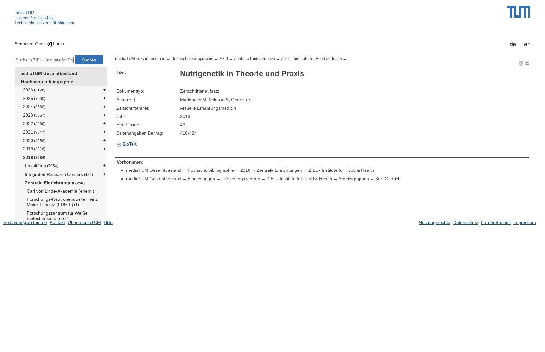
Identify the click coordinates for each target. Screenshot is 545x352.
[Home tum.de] (518, 12)
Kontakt (57, 222)
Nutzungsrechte (434, 222)
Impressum (524, 222)
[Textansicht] (527, 63)
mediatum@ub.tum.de (25, 222)
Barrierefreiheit (496, 222)
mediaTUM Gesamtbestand (48, 73)
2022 (34, 123)
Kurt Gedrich (388, 178)
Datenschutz (465, 222)
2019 (34, 148)
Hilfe (108, 222)
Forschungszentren (240, 178)
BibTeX (129, 144)
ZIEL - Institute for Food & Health (311, 58)
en (527, 44)
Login (58, 43)
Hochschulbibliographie (47, 81)
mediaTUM (24, 12)
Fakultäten (41, 165)
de (512, 44)
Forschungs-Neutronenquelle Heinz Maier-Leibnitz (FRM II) (62, 202)
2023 (34, 115)
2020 (34, 140)
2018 (34, 157)
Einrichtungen (201, 178)
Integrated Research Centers (59, 174)
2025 (34, 98)
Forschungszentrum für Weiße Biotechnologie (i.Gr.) (57, 216)
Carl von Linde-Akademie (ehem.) (60, 190)
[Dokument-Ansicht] (521, 63)
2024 (34, 106)
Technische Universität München (44, 22)
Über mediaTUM (84, 222)
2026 (34, 89)
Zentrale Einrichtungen (55, 182)
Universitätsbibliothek (34, 17)
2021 (34, 132)
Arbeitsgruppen (353, 178)
